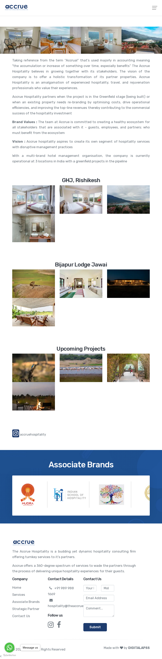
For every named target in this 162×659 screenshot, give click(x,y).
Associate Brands (26, 602)
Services (18, 595)
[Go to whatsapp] (9, 647)
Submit (95, 627)
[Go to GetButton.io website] (9, 655)
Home (16, 587)
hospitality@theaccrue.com (69, 606)
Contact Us (21, 616)
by (137, 648)
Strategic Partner (25, 609)
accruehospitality (32, 434)
